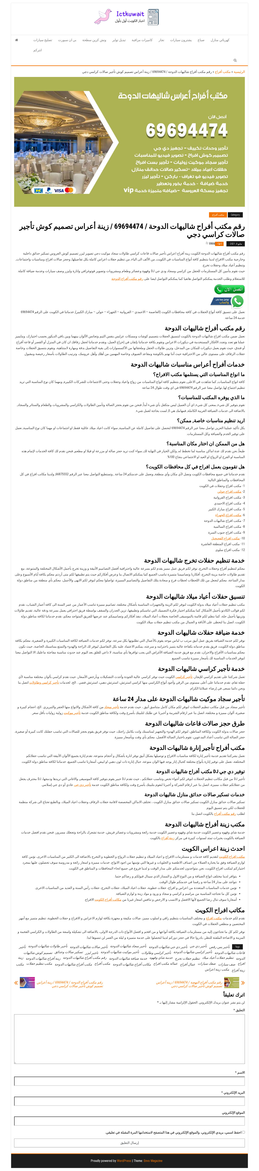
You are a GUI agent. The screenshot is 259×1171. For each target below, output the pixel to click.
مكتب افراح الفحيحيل (225, 538)
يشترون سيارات (181, 40)
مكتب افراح (214, 918)
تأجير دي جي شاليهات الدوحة (168, 947)
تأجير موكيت (72, 713)
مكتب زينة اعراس (217, 969)
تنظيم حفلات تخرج (187, 958)
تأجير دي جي (82, 785)
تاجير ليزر (91, 953)
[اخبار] (16, 40)
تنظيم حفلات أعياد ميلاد (218, 958)
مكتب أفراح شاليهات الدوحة (73, 964)
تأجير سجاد (111, 707)
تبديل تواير (119, 40)
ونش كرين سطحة (94, 40)
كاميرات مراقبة (142, 40)
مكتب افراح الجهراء (228, 515)
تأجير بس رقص (219, 947)
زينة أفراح (167, 838)
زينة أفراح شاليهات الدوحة (43, 958)
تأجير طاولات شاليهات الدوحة (47, 946)
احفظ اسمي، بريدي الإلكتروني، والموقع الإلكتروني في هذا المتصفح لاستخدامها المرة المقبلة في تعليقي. (173, 1132)
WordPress (124, 1161)
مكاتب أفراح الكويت (108, 899)
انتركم (37, 50)
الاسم (240, 1072)
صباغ (201, 40)
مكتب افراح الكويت (232, 857)
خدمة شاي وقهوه (161, 958)
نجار (161, 40)
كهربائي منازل (220, 40)
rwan (212, 243)
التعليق (239, 1010)
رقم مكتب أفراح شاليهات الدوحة (85, 958)
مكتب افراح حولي (229, 491)
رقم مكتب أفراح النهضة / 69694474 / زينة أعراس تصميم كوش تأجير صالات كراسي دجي (189, 984)
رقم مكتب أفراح (225, 814)
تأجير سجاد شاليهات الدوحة (128, 946)
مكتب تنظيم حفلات (39, 963)
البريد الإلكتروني (233, 1092)
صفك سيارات (207, 963)
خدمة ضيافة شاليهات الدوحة (128, 958)
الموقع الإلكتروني (233, 1113)
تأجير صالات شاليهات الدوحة (89, 947)
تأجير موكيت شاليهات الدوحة (120, 952)
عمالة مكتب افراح (165, 963)
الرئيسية (239, 72)
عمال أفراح (187, 964)
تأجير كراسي (183, 677)
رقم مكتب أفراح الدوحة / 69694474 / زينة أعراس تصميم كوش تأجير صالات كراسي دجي (70, 984)
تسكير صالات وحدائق (69, 952)
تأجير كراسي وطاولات (44, 682)
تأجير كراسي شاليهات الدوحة (192, 952)
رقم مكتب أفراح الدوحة (127, 279)
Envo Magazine (153, 1161)
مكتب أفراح (223, 72)
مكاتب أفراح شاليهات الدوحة (132, 964)
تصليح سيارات (42, 40)
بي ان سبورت (67, 40)
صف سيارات (226, 964)
